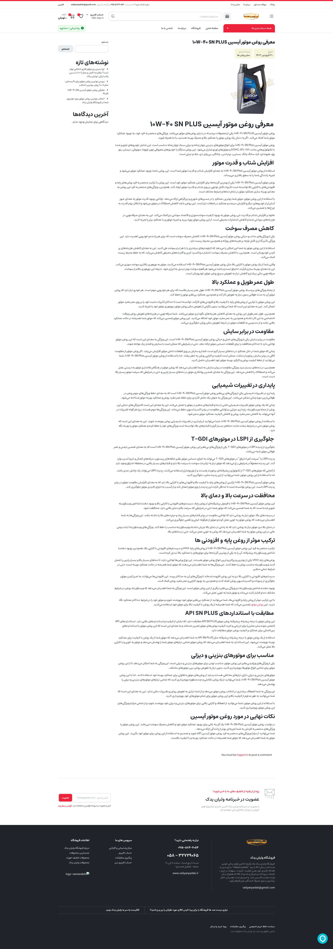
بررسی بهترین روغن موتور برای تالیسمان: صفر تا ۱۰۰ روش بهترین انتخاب (86, 83)
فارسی (61, 4)
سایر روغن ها (243, 55)
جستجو (105, 42)
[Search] (113, 16)
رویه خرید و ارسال (218, 927)
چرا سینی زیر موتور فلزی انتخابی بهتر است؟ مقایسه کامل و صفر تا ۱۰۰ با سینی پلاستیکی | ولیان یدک (88, 72)
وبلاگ (272, 4)
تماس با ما (235, 4)
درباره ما (246, 4)
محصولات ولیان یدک (79, 863)
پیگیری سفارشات (123, 858)
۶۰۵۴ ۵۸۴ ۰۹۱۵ (117, 4)
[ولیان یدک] (250, 16)
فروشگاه (195, 28)
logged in (242, 754)
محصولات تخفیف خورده (77, 858)
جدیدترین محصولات (79, 853)
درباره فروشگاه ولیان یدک (76, 848)
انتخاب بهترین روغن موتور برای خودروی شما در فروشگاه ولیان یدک (87, 100)
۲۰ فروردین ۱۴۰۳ (264, 55)
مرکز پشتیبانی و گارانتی (120, 848)
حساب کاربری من (123, 863)
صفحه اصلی (212, 28)
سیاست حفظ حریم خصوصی (262, 927)
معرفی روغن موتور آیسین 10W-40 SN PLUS (87, 92)
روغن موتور (257, 604)
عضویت (65, 797)
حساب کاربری (125, 853)
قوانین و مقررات (65, 806)
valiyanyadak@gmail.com (83, 4)
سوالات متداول (260, 4)
